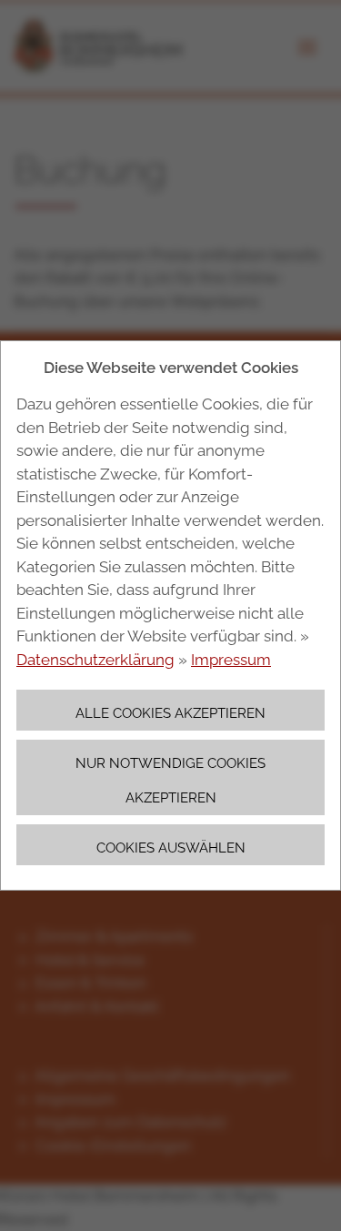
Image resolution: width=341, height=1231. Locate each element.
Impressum (231, 660)
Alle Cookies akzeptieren (170, 713)
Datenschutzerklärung (95, 660)
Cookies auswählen (171, 847)
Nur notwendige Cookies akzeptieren (170, 780)
